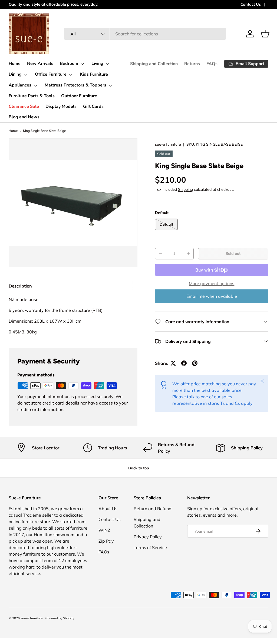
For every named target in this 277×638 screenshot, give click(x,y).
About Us (107, 508)
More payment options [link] (211, 283)
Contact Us (250, 4)
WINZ (104, 530)
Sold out (233, 253)
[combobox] (145, 34)
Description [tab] (20, 286)
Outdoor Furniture (79, 96)
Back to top (138, 468)
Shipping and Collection (154, 64)
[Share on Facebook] (184, 363)
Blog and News (24, 117)
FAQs (211, 64)
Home (15, 63)
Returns (192, 64)
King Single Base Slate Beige (44, 131)
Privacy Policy (148, 536)
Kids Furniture (94, 74)
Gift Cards (93, 106)
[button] (265, 34)
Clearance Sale (24, 106)
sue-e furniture (168, 144)
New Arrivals (40, 63)
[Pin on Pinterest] (194, 363)
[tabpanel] (73, 315)
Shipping (185, 189)
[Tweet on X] (173, 363)
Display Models (61, 106)
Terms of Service (150, 547)
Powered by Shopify (59, 618)
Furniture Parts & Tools (32, 96)
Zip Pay (106, 541)
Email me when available (211, 296)
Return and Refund (153, 508)
